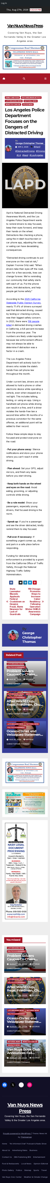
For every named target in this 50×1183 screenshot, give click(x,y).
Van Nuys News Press (25, 25)
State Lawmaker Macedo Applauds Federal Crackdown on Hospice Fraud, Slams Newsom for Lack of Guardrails (17, 602)
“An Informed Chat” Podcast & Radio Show (28, 1144)
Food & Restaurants (10, 1163)
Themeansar (26, 1137)
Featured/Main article (31, 97)
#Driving (40, 151)
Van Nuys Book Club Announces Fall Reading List (23, 1052)
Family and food (12, 97)
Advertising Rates (19, 1150)
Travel (44, 1170)
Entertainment (39, 1157)
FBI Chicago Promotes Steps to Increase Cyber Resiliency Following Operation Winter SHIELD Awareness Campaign (32, 602)
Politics (19, 1170)
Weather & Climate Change (36, 1177)
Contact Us (7, 1157)
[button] (24, 78)
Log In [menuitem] (4, 3)
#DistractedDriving (25, 151)
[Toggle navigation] (45, 79)
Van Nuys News (14, 1045)
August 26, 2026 (19, 964)
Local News (26, 1163)
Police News (28, 104)
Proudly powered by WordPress (17, 1133)
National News (30, 101)
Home (4, 1144)
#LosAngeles (36, 155)
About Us (6, 1150)
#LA (19, 155)
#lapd (25, 155)
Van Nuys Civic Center (12, 1177)
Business (33, 1150)
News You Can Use (13, 104)
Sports (36, 1170)
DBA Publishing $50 (22, 1157)
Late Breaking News (14, 101)
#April (37, 146)
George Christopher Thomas (29, 143)
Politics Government (16, 667)
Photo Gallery (8, 1170)
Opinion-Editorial (41, 1163)
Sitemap (27, 1170)
